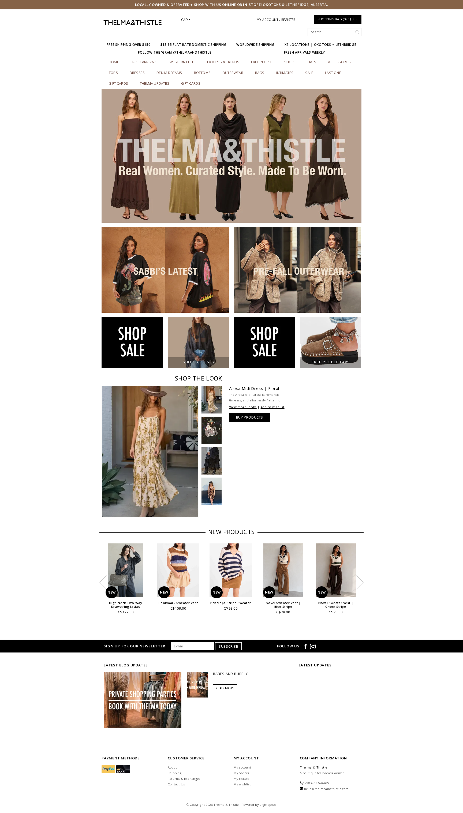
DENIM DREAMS (169, 72)
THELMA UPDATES (154, 83)
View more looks (243, 407)
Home (114, 61)
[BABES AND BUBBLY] (197, 684)
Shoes (290, 61)
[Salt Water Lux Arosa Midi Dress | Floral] (150, 451)
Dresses (137, 72)
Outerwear (232, 72)
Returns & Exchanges (184, 779)
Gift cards (118, 83)
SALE (309, 72)
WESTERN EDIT (181, 61)
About (172, 767)
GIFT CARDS (190, 83)
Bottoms (202, 72)
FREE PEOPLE (261, 61)
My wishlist (242, 784)
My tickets (241, 779)
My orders (241, 773)
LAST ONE (333, 72)
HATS (312, 61)
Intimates (285, 72)
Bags (259, 72)
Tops (113, 72)
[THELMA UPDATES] (142, 699)
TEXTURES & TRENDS (222, 61)
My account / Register (276, 19)
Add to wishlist (273, 407)
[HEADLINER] (231, 156)
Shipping (175, 773)
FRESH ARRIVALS (144, 61)
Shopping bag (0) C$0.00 (338, 19)
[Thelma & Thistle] (132, 23)
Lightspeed (268, 805)
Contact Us (176, 784)
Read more (225, 688)
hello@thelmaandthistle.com (326, 789)
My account (242, 767)
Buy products (249, 417)
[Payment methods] (109, 769)
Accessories (339, 61)
